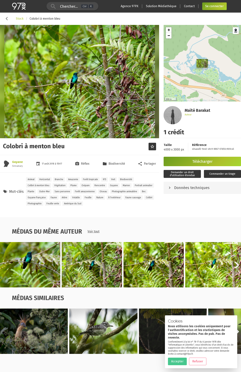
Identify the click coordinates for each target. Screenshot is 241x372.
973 (104, 179)
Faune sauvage (133, 197)
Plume (73, 185)
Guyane (17, 162)
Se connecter (214, 6)
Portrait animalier (143, 185)
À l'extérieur (114, 197)
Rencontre (100, 185)
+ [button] (169, 30)
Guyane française (37, 197)
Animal (31, 179)
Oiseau (103, 191)
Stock (20, 18)
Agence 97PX (129, 6)
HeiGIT (214, 100)
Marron (126, 185)
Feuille (88, 197)
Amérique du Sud (72, 203)
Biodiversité (126, 179)
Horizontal (44, 179)
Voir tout (93, 231)
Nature (99, 197)
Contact (189, 6)
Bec (144, 191)
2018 (52, 163)
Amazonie (73, 179)
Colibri (149, 197)
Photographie (35, 203)
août (47, 163)
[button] (237, 267)
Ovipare (86, 185)
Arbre (64, 197)
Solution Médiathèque (161, 6)
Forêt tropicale (90, 179)
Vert (113, 179)
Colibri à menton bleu (38, 185)
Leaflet (185, 100)
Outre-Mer (44, 191)
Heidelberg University (230, 100)
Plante (31, 191)
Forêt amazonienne (85, 191)
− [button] (169, 35)
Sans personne (62, 191)
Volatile (76, 197)
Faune (54, 197)
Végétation (60, 185)
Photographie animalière (124, 191)
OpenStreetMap (199, 100)
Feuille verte (53, 203)
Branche (59, 179)
